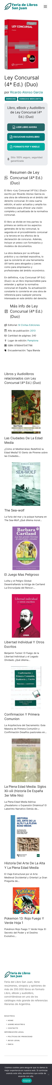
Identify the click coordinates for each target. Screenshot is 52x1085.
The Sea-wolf (14, 510)
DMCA (10, 1044)
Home (10, 1020)
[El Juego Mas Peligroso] (26, 568)
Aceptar (26, 1080)
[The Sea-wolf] (26, 504)
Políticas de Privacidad (20, 1037)
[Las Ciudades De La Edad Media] (26, 431)
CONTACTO (13, 1028)
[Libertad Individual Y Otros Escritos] (26, 635)
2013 (33, 330)
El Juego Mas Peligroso (21, 574)
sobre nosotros (16, 1024)
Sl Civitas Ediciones (29, 325)
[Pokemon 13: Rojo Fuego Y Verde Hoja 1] (26, 912)
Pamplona (32, 340)
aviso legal (14, 1040)
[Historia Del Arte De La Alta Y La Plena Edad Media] (26, 856)
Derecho (11, 99)
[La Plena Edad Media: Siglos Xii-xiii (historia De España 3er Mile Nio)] (26, 780)
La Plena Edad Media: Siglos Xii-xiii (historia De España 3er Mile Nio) (25, 791)
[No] (48, 1074)
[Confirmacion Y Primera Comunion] (26, 708)
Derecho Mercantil (30, 99)
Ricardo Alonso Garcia (26, 92)
